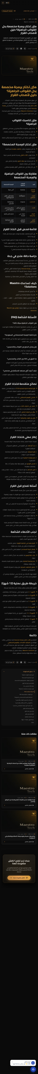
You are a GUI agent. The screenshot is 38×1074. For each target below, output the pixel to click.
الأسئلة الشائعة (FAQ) (29, 692)
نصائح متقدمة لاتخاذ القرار (28, 708)
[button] (33, 1069)
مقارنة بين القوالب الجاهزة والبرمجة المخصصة (24, 680)
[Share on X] (24, 48)
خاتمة (32, 722)
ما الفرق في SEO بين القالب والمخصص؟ (23, 703)
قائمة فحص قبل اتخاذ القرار (28, 683)
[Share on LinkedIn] (21, 48)
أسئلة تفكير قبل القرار (29, 714)
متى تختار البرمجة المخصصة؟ (28, 678)
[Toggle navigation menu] (2, 2)
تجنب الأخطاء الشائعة (29, 717)
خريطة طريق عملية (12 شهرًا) (27, 720)
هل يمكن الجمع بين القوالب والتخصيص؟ (24, 700)
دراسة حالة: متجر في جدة (29, 686)
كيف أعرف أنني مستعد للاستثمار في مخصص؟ (22, 706)
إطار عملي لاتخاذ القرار (29, 711)
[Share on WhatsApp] (17, 48)
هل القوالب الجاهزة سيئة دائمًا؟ (25, 694)
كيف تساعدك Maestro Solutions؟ (26, 689)
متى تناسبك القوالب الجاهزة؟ (28, 675)
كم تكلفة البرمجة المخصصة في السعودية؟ (23, 697)
